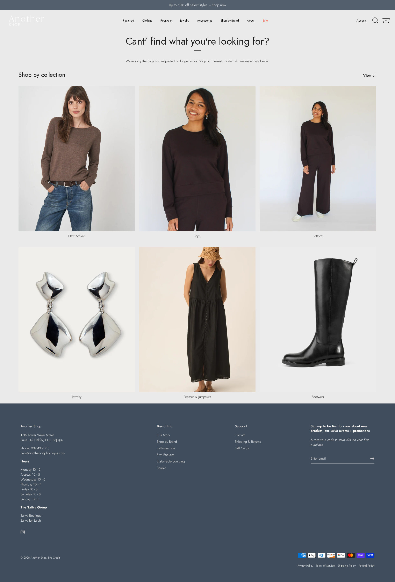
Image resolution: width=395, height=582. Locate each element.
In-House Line (166, 448)
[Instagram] (23, 531)
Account (362, 20)
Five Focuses (165, 454)
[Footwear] (318, 319)
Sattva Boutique (31, 515)
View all (369, 75)
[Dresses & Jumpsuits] (197, 319)
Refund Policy (366, 566)
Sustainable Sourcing (171, 461)
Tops (197, 236)
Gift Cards (242, 448)
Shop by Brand (230, 20)
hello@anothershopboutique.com (43, 453)
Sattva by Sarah (31, 520)
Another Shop (38, 557)
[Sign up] (372, 458)
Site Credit (54, 557)
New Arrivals (76, 236)
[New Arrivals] (77, 159)
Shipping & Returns (248, 441)
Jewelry (184, 20)
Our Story (163, 435)
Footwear (166, 20)
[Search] (375, 20)
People (161, 468)
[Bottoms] (318, 159)
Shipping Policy (347, 566)
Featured (128, 20)
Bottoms (318, 236)
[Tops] (197, 159)
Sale (265, 20)
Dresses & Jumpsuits (197, 396)
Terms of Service (325, 566)
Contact (240, 435)
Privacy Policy (305, 566)
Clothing (147, 20)
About (250, 20)
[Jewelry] (77, 319)
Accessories (204, 20)
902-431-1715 (40, 448)
